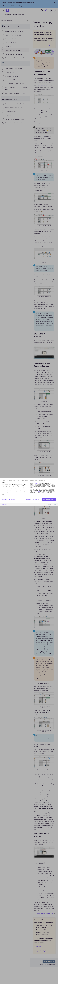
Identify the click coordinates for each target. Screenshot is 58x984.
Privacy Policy (4, 504)
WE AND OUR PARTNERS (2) (37, 481)
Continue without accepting (8, 499)
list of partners (37, 491)
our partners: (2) (36, 483)
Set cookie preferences (32, 499)
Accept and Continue (49, 499)
